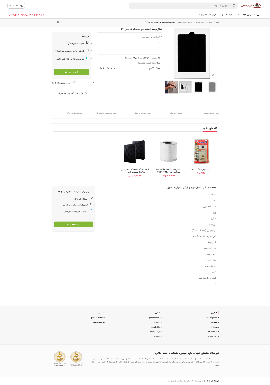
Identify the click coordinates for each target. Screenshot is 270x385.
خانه (217, 22)
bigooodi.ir (157, 322)
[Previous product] (60, 22)
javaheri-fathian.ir (98, 317)
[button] (54, 358)
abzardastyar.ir (156, 331)
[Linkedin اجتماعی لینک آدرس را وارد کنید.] (104, 68)
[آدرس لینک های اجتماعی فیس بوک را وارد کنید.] (114, 68)
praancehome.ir (155, 317)
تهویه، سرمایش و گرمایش (203, 22)
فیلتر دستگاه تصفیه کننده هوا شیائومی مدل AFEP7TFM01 (168, 171)
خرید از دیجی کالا (71, 72)
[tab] (209, 187)
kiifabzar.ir (214, 327)
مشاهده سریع (188, 141)
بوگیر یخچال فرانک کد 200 (201, 169)
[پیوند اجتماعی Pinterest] (108, 68)
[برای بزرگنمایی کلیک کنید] (213, 74)
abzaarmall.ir (213, 331)
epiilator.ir (158, 336)
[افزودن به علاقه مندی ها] (188, 147)
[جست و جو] (234, 6)
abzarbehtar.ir (156, 327)
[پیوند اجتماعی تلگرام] (101, 68)
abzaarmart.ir (213, 336)
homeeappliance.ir (97, 322)
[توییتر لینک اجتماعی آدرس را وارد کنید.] (111, 68)
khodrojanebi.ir (212, 317)
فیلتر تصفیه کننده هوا (184, 22)
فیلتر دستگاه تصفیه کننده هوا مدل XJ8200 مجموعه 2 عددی (135, 171)
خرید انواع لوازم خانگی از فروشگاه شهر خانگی (26, 14)
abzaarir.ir (215, 322)
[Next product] (54, 22)
